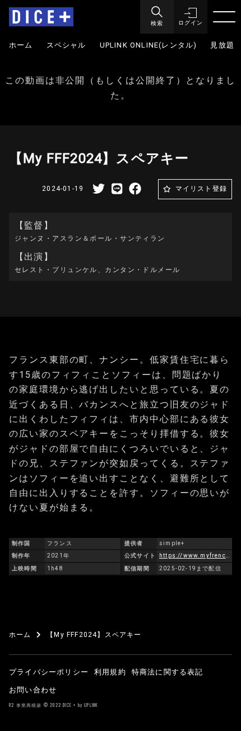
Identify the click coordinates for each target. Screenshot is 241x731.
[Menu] (224, 17)
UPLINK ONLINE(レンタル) (148, 45)
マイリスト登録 (201, 189)
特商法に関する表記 (167, 672)
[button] (190, 17)
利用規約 (110, 672)
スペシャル (66, 45)
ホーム (21, 45)
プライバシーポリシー (49, 672)
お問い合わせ (33, 690)
